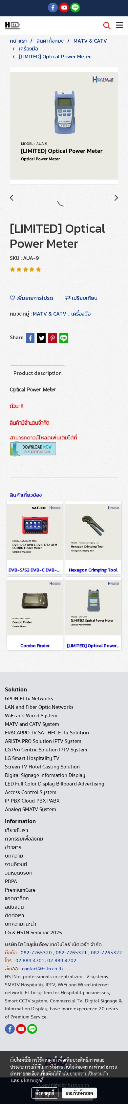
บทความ (14, 856)
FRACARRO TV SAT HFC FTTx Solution (47, 732)
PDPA (11, 881)
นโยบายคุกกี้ (32, 1080)
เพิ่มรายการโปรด (34, 298)
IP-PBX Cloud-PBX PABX (32, 801)
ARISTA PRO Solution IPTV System (43, 741)
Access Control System (30, 792)
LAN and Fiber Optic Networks (39, 707)
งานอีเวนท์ (16, 864)
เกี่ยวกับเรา (16, 830)
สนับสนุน (14, 907)
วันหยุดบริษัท (18, 873)
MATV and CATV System (32, 724)
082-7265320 (37, 953)
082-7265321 (71, 953)
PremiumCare (20, 890)
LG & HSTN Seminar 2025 (33, 932)
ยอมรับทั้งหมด (79, 1093)
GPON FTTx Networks (29, 698)
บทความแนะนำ (20, 924)
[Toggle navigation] (119, 25)
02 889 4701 (30, 960)
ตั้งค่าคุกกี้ (44, 1093)
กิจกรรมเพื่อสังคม (24, 839)
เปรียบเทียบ (84, 298)
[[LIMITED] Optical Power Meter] (64, 126)
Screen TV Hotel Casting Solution (42, 767)
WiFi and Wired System (31, 715)
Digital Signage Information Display (45, 775)
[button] (104, 25)
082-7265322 (106, 953)
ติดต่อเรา (14, 915)
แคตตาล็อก (17, 898)
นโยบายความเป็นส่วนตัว (85, 1073)
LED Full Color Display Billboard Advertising (54, 784)
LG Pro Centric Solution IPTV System (46, 750)
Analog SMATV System (30, 809)
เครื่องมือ (81, 314)
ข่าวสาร (13, 847)
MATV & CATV (50, 314)
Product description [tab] (37, 373)
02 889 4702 (61, 960)
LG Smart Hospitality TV (32, 758)
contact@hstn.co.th (42, 969)
